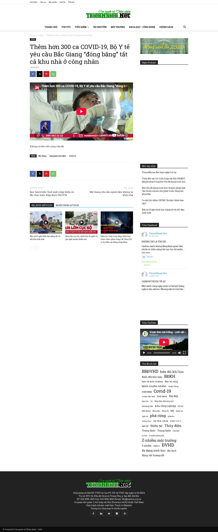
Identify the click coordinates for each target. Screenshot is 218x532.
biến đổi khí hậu (172, 371)
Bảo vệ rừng (171, 381)
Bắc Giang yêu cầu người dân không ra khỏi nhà (111, 193)
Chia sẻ (147, 265)
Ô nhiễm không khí (156, 435)
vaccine (176, 431)
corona (147, 391)
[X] (40, 74)
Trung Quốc (148, 430)
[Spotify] (117, 514)
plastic (171, 416)
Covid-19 (72, 156)
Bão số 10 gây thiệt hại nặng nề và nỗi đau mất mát (163, 211)
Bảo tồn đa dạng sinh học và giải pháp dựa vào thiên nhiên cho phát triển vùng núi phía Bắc (163, 190)
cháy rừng (173, 386)
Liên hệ (62, 2)
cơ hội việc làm (148, 396)
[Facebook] (33, 74)
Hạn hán (145, 401)
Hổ (152, 401)
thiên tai (156, 425)
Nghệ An (179, 411)
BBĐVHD (150, 371)
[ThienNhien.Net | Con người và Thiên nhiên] (109, 14)
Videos (41, 35)
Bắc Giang (42, 156)
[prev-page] (32, 248)
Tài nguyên (100, 27)
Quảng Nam (146, 421)
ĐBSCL (156, 445)
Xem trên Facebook (149, 262)
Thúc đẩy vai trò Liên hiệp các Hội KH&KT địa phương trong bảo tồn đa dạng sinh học (164, 180)
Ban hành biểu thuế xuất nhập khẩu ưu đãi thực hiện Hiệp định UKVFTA (52, 193)
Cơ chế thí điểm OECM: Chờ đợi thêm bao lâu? (163, 202)
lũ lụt (180, 406)
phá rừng (158, 415)
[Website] (125, 514)
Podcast (71, 2)
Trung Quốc (164, 430)
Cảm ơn (43, 2)
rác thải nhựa (160, 420)
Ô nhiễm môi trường (159, 440)
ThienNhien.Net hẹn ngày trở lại (159, 172)
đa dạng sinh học (153, 450)
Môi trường (118, 27)
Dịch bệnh (162, 396)
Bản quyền (53, 2)
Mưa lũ (165, 411)
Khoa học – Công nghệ (142, 27)
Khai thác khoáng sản (164, 401)
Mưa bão (156, 411)
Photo (150, 256)
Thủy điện (172, 425)
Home (32, 35)
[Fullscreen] (184, 352)
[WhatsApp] (53, 74)
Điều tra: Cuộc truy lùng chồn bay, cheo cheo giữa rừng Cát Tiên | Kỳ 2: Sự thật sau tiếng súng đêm (116, 239)
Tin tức (66, 27)
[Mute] (179, 352)
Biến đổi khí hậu (152, 376)
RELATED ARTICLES (42, 205)
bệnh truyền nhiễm (154, 386)
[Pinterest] (46, 74)
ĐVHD (168, 444)
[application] (164, 342)
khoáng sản (147, 406)
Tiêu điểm (80, 27)
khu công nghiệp (165, 405)
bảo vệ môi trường (152, 381)
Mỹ (172, 410)
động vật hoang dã (153, 455)
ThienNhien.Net (158, 233)
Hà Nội (173, 396)
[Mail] (109, 514)
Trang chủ (51, 27)
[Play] (144, 352)
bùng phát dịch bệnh (58, 156)
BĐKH (169, 376)
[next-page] (36, 248)
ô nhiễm (147, 445)
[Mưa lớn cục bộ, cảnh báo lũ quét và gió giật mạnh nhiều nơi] (81, 222)
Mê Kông (146, 411)
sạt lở (145, 425)
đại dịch (171, 450)
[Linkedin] (101, 514)
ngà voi (145, 416)
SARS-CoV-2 (175, 421)
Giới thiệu (33, 2)
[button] (184, 27)
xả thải (144, 436)
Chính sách (166, 27)
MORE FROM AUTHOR (67, 205)
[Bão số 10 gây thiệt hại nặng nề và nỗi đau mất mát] (46, 222)
